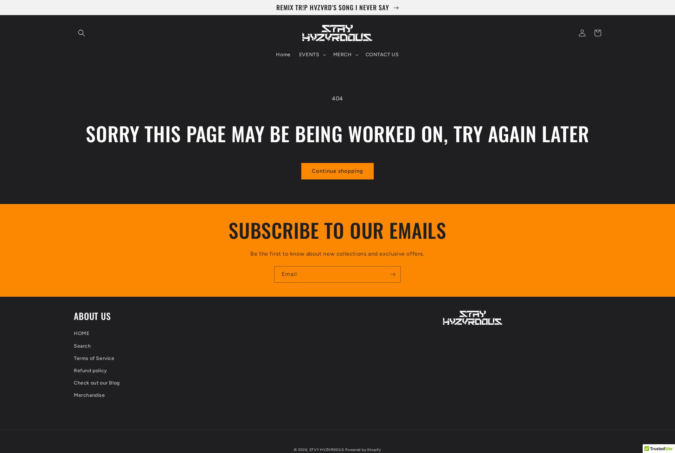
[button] (81, 33)
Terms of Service (94, 358)
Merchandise (89, 395)
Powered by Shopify (363, 449)
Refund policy (90, 371)
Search (82, 346)
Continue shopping (337, 171)
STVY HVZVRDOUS (326, 449)
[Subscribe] (392, 274)
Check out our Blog (97, 383)
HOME (81, 333)
